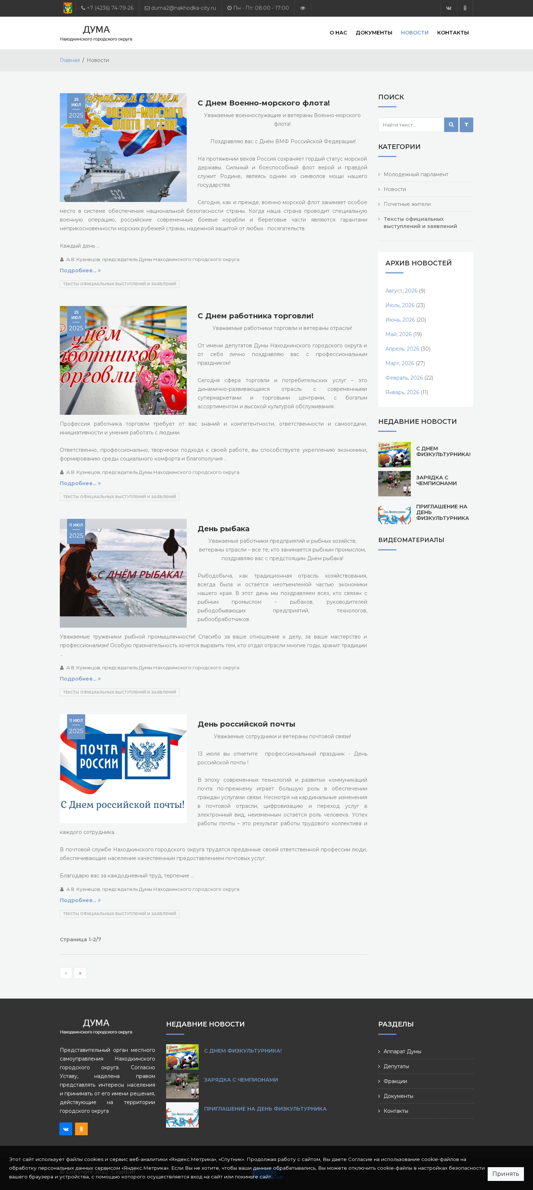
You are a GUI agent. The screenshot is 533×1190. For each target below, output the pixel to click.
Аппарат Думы (402, 1051)
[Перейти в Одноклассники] (465, 8)
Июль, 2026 (399, 305)
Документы (374, 32)
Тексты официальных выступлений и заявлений (119, 284)
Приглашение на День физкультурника (265, 1109)
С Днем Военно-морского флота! (264, 103)
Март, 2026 (399, 363)
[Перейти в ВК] (448, 8)
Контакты (453, 32)
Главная (70, 60)
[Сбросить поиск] (466, 124)
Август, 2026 (401, 291)
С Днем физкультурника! (443, 451)
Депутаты (396, 1066)
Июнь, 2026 (400, 320)
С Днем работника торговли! (256, 315)
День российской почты (247, 724)
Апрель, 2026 (402, 349)
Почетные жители (407, 204)
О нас (338, 32)
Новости (415, 32)
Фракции (395, 1081)
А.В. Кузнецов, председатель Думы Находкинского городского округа (152, 259)
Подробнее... (78, 270)
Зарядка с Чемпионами (436, 480)
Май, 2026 (398, 334)
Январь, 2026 (402, 392)
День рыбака (223, 528)
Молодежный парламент (416, 174)
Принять (505, 1173)
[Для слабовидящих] (302, 8)
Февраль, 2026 (404, 378)
